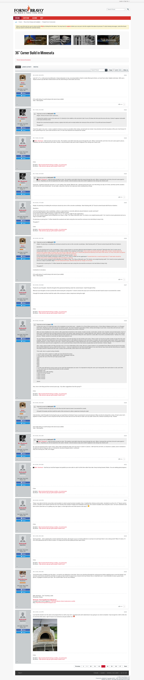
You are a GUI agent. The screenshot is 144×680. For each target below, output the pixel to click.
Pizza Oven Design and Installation (32, 22)
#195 (125, 612)
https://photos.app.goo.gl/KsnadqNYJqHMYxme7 (52, 166)
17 (120, 666)
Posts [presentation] (18, 67)
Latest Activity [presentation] (26, 67)
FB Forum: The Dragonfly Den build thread (44, 600)
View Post (54, 113)
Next (125, 666)
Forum (20, 22)
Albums (34, 18)
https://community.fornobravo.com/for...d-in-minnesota (52, 164)
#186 (125, 238)
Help (41, 18)
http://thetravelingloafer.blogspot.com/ (46, 602)
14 (107, 666)
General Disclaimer (113, 673)
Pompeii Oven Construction (48, 22)
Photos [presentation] (36, 67)
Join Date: (20, 89)
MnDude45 (22, 145)
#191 (125, 464)
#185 (125, 202)
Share (24, 93)
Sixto (22, 83)
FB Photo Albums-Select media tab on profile (63, 601)
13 (103, 666)
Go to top (124, 673)
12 (99, 666)
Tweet (23, 95)
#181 (125, 75)
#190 (125, 435)
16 (116, 666)
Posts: (21, 90)
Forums (17, 18)
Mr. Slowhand (22, 117)
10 (90, 666)
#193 (125, 536)
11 (95, 666)
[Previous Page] (119, 70)
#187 (125, 285)
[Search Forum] (128, 9)
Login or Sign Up (123, 1)
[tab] (18, 67)
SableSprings (22, 579)
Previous (77, 666)
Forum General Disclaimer (24, 60)
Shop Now (26, 18)
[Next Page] (120, 70)
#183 (125, 138)
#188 (125, 320)
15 (111, 666)
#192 (125, 500)
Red (19, 673)
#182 (125, 110)
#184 (125, 173)
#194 (125, 571)
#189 (125, 402)
